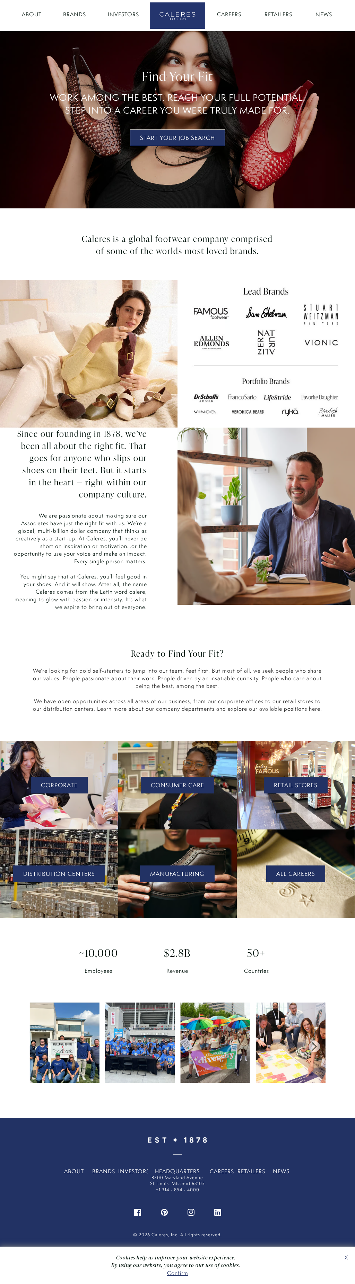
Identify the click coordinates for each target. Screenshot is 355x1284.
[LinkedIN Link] (217, 1211)
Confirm (177, 1273)
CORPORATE (59, 785)
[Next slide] (314, 1046)
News (323, 14)
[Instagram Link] (191, 1211)
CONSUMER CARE (177, 785)
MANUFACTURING (177, 874)
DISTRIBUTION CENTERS (59, 874)
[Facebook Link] (137, 1211)
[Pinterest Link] (164, 1211)
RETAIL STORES (296, 785)
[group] (64, 1046)
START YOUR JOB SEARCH (177, 138)
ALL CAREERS (295, 874)
